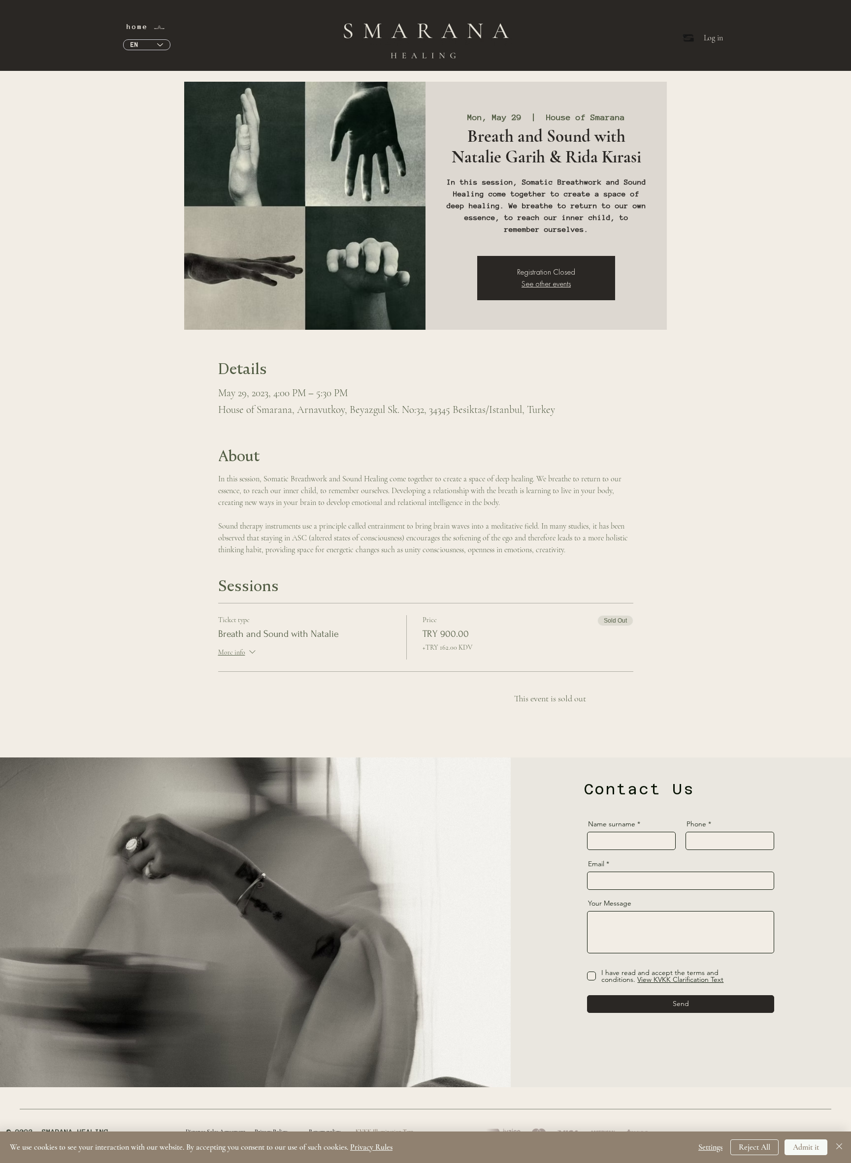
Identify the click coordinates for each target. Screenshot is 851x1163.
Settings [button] (710, 1147)
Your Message (609, 903)
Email (596, 863)
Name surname (611, 823)
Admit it (806, 1147)
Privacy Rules (371, 1147)
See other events (546, 284)
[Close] (839, 1147)
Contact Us (639, 789)
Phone (696, 823)
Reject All (754, 1147)
